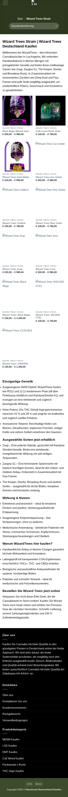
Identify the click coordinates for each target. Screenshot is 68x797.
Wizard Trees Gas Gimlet (49, 177)
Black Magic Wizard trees (15, 131)
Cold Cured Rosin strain (48, 131)
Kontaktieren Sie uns (14, 701)
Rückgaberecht (11, 714)
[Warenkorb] (64, 3)
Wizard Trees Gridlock (14, 223)
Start (20, 18)
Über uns (7, 695)
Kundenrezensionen (14, 707)
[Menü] (5, 2)
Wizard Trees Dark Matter (15, 177)
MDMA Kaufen (10, 739)
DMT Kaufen (9, 752)
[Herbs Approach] (34, 2)
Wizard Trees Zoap (12, 269)
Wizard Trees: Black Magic (16, 315)
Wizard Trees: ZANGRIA (15, 363)
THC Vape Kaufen (13, 771)
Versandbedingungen (15, 720)
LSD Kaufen (9, 745)
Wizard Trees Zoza (45, 269)
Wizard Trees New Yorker (49, 223)
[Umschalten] (64, 758)
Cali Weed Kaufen (13, 758)
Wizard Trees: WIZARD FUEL (48, 316)
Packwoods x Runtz (14, 764)
